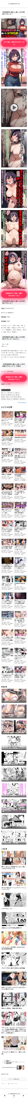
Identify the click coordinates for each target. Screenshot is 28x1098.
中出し (18, 392)
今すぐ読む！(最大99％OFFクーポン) (14, 43)
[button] (25, 542)
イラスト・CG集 (6, 392)
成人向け (10, 399)
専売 (16, 396)
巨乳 (20, 396)
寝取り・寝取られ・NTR (8, 396)
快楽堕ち (4, 399)
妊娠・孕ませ (12, 394)
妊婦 (18, 394)
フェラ (13, 392)
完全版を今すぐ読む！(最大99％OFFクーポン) (14, 294)
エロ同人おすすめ (6, 389)
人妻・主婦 (5, 394)
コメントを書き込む (14, 1079)
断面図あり (17, 399)
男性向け (23, 399)
